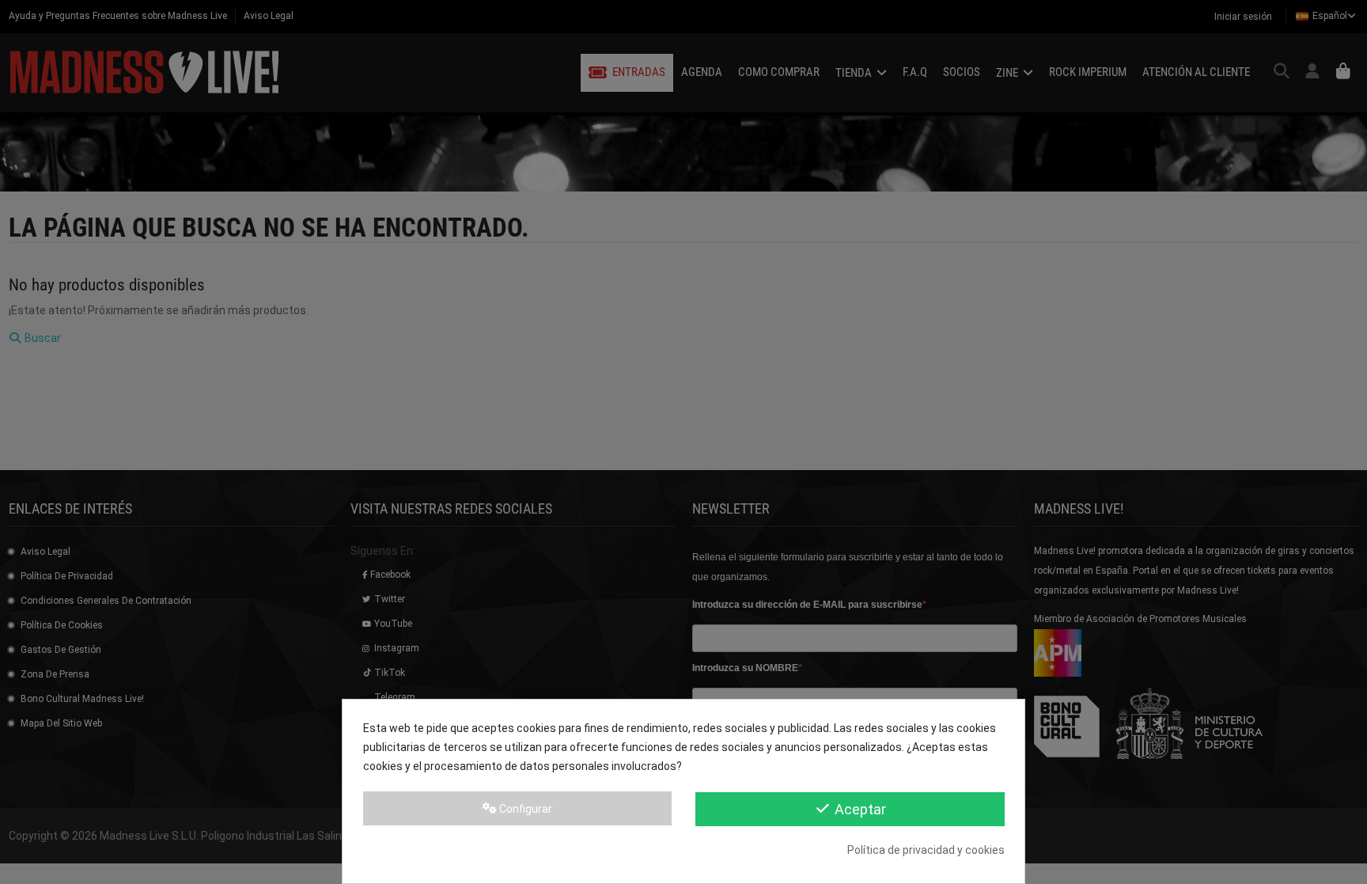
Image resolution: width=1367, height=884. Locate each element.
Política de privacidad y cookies (926, 850)
